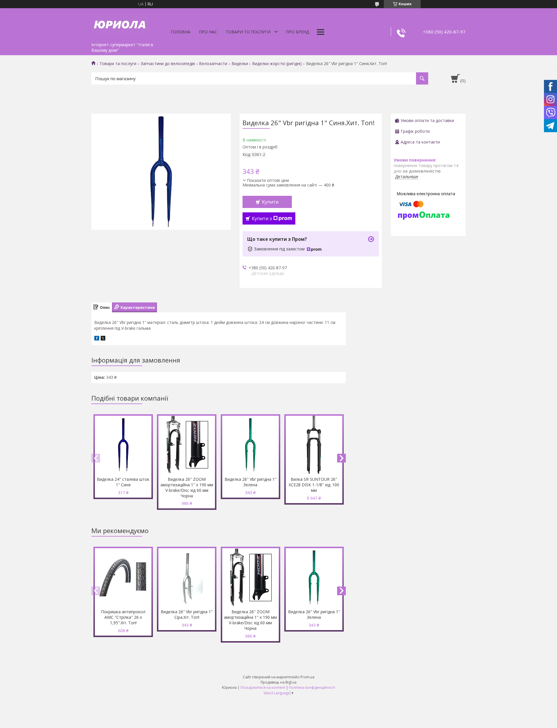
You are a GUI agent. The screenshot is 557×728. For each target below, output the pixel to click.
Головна (180, 32)
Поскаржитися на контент (262, 687)
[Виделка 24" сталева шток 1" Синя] (123, 445)
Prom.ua (307, 677)
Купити (270, 202)
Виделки (240, 63)
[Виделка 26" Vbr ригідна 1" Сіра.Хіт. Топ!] (186, 577)
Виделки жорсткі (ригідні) (277, 63)
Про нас (208, 32)
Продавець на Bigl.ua (278, 682)
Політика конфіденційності (312, 687)
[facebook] (96, 339)
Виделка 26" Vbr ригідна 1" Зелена (250, 481)
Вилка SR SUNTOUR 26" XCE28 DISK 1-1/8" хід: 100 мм (314, 484)
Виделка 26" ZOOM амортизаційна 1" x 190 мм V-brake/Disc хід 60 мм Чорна (186, 487)
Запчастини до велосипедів (168, 63)
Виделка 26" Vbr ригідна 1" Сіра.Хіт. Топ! (187, 614)
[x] (103, 339)
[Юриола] (120, 24)
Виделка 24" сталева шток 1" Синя (123, 481)
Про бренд (297, 32)
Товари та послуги (118, 63)
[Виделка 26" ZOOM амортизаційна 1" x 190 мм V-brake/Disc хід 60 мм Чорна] (186, 445)
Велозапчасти (213, 63)
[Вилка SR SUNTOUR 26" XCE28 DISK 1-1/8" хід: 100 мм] (314, 445)
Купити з (262, 218)
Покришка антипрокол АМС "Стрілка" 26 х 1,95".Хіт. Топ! (123, 617)
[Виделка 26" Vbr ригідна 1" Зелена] (250, 445)
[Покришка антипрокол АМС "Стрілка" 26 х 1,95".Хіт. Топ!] (123, 577)
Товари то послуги (248, 32)
